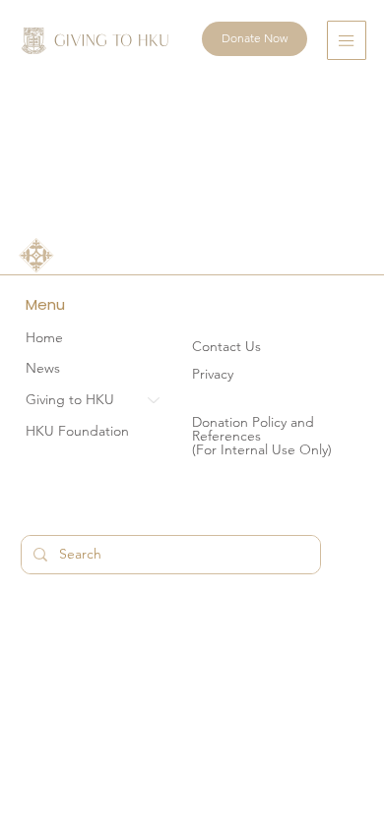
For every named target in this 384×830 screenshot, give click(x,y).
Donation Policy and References (253, 429)
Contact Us (226, 346)
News (43, 368)
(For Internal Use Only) (262, 449)
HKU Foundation (77, 431)
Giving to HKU (70, 399)
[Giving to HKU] (154, 400)
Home (44, 337)
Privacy (212, 374)
